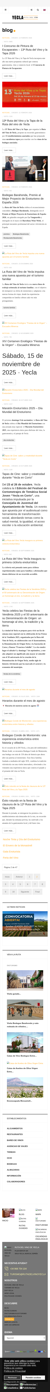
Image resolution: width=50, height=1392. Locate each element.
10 (13, 892)
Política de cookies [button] (13, 1368)
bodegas (12, 1164)
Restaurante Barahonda (13, 238)
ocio (9, 1158)
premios (7, 234)
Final (37, 892)
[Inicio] (8, 1213)
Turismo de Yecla (11, 1288)
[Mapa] (39, 1210)
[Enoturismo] (42, 1219)
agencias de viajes (17, 1146)
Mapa (38, 1214)
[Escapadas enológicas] (42, 1230)
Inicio (7, 877)
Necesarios (12, 1385)
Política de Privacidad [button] (15, 1371)
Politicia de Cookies (13, 1296)
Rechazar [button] (12, 1377)
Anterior (19, 877)
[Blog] (22, 1210)
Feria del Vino (10, 857)
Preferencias (29, 1385)
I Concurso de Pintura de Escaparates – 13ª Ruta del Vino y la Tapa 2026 (24, 49)
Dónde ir (8, 1319)
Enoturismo (42, 1225)
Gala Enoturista (11, 851)
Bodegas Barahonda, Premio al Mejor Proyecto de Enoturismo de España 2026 (23, 198)
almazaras (13, 1170)
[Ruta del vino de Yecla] (25, 17)
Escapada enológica (13, 1316)
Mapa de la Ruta (10, 1322)
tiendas (11, 1152)
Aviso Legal (9, 1293)
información (14, 1176)
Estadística (12, 1388)
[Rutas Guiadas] (25, 1220)
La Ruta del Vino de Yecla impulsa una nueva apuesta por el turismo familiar (23, 275)
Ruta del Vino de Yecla (14, 1285)
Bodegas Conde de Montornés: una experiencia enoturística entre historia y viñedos (24, 739)
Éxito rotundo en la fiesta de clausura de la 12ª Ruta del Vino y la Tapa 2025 (24, 804)
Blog (21, 1214)
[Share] (31, 10)
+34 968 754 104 (18, 1269)
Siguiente (25, 892)
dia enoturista (9, 440)
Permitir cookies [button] (33, 1377)
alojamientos (14, 1128)
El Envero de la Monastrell (17, 845)
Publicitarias (29, 1388)
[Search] (38, 10)
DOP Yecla (8, 1290)
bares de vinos (15, 1140)
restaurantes (15, 1134)
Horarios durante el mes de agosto (23, 700)
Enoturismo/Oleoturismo (15, 1313)
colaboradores (16, 1181)
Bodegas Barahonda (21, 234)
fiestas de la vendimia (12, 674)
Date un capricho (11, 1325)
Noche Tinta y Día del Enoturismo (21, 839)
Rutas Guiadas (10, 1311)
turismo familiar (9, 308)
